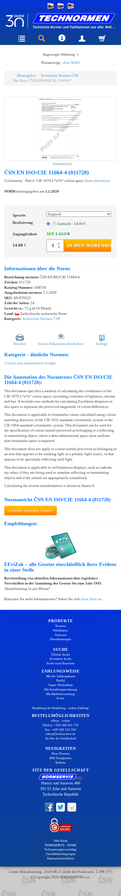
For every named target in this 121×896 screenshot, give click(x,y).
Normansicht (62, 164)
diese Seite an (91, 599)
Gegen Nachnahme (60, 685)
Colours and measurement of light (30, 363)
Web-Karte (61, 840)
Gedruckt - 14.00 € (71, 224)
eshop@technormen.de (60, 733)
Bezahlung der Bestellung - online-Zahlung (60, 708)
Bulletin (60, 762)
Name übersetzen (97, 181)
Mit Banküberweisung (60, 694)
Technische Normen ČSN (60, 75)
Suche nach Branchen (60, 663)
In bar (60, 698)
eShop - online (60, 720)
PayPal (60, 680)
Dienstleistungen (60, 639)
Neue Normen (60, 753)
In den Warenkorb (89, 245)
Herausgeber (26, 75)
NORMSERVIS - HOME (61, 845)
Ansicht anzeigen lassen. (30, 510)
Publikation (60, 630)
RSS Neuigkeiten (60, 758)
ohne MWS (71, 62)
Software (60, 635)
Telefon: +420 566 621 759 (60, 725)
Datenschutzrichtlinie (60, 858)
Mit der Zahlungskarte (60, 676)
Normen (60, 626)
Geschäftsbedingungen (60, 854)
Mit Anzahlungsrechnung (60, 689)
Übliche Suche (60, 654)
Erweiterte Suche (60, 658)
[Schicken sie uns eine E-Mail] (71, 806)
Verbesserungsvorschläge (60, 849)
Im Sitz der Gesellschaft (60, 738)
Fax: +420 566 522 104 (60, 729)
